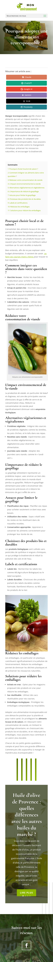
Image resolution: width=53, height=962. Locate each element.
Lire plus (26, 892)
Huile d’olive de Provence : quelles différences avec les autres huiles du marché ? (26, 814)
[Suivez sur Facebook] (26, 945)
